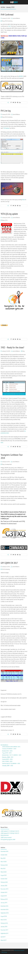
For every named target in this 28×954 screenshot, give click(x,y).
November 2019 (4, 889)
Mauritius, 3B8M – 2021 (7, 757)
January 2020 (4, 885)
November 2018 (4, 909)
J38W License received (6, 837)
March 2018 (3, 919)
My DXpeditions (4, 745)
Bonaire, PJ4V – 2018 (7, 750)
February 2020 (4, 882)
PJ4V (9, 26)
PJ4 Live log (6, 110)
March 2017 (3, 940)
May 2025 (3, 858)
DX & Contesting (8, 21)
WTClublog (6, 128)
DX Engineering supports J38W (8, 839)
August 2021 (4, 875)
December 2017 (4, 930)
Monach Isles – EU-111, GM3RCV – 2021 (11, 755)
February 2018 (4, 923)
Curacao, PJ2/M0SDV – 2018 (9, 748)
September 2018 (4, 913)
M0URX (21, 76)
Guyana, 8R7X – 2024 (7, 759)
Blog (3, 21)
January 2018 (4, 926)
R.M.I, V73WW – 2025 (7, 761)
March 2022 (3, 872)
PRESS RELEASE (5, 835)
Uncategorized (8, 464)
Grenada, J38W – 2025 (7, 765)
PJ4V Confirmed (7, 14)
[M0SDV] (14, 2)
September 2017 (4, 933)
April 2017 (3, 936)
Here (23, 199)
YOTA (6, 220)
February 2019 (4, 899)
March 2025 (3, 861)
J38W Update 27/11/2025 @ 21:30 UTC (10, 831)
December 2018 (4, 906)
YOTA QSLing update (9, 213)
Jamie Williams (16, 18)
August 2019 (4, 895)
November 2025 (4, 851)
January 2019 (4, 902)
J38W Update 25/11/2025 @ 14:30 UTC (10, 833)
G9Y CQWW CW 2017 (9, 562)
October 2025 (4, 854)
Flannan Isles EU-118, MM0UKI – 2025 (11, 763)
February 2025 (4, 865)
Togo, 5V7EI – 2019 (6, 753)
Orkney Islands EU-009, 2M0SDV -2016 (11, 746)
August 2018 (4, 916)
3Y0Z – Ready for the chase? (12, 347)
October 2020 (4, 878)
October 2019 (4, 892)
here (2, 442)
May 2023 (3, 868)
